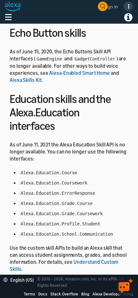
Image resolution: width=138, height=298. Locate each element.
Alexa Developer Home (112, 293)
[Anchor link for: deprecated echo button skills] (91, 31)
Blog (85, 293)
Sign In (111, 6)
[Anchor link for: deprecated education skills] (60, 124)
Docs (42, 293)
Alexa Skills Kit (25, 80)
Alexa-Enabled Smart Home (79, 73)
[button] (20, 279)
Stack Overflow (64, 293)
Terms (29, 293)
